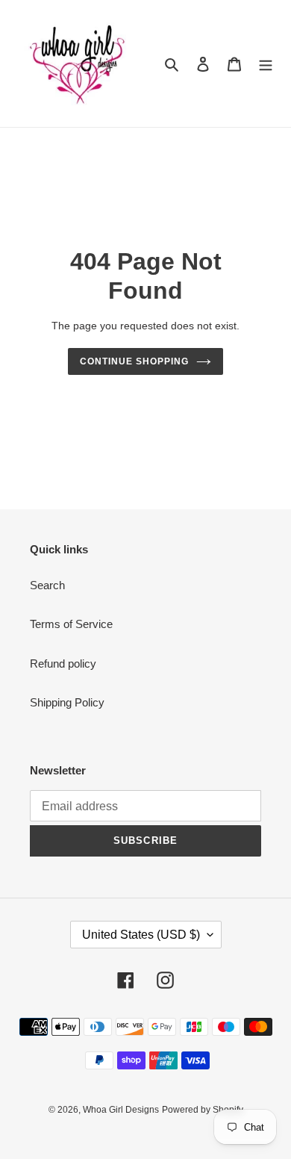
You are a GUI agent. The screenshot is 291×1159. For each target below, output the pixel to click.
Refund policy (63, 663)
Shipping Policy (67, 702)
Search (47, 585)
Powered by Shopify (202, 1109)
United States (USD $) (141, 934)
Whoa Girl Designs (121, 1109)
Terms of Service (71, 624)
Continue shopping (134, 361)
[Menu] (265, 64)
